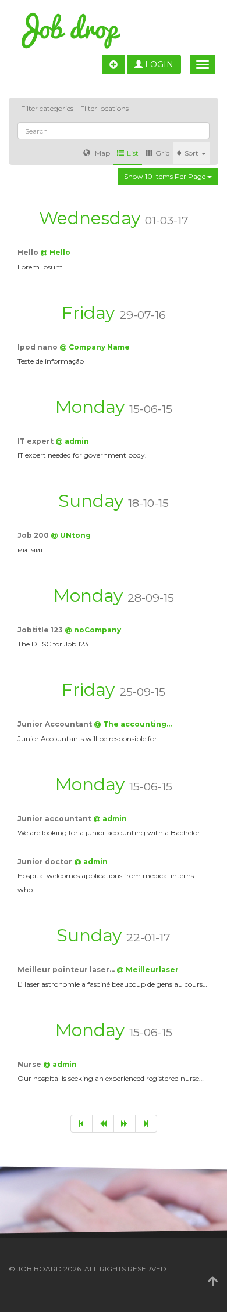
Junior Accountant (55, 724)
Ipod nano (38, 347)
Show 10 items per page (165, 176)
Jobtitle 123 (41, 630)
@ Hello (55, 252)
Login (158, 64)
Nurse (30, 1064)
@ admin (72, 441)
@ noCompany (93, 630)
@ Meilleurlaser (147, 969)
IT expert (36, 441)
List (133, 153)
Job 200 (34, 535)
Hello (28, 252)
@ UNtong (71, 535)
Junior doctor (45, 861)
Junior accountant (55, 818)
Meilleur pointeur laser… (66, 969)
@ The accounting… (133, 724)
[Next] (125, 1124)
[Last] (146, 1124)
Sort (192, 153)
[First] (81, 1124)
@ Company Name (94, 347)
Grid (162, 153)
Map (101, 153)
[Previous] (103, 1124)
